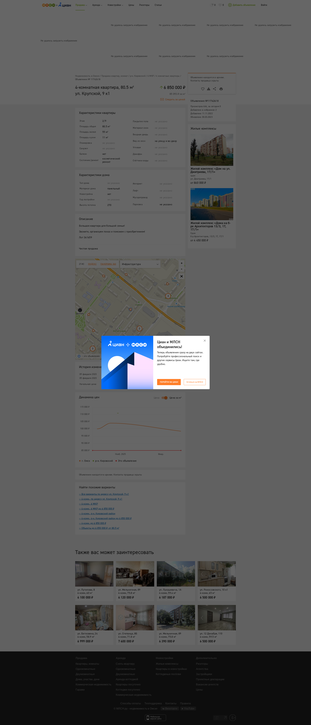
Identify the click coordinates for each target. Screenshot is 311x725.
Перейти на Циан (169, 382)
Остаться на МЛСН (194, 382)
